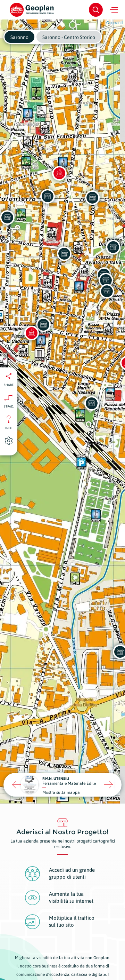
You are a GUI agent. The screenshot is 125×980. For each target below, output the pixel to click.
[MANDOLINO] (47, 196)
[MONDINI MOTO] (91, 403)
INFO (8, 428)
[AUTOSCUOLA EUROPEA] (64, 253)
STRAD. (9, 406)
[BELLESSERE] (92, 197)
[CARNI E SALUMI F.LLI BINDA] (105, 280)
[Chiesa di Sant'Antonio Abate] (59, 173)
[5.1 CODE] (43, 324)
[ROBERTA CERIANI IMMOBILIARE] (107, 291)
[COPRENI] (113, 247)
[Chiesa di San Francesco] (31, 333)
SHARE (9, 385)
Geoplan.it (114, 22)
